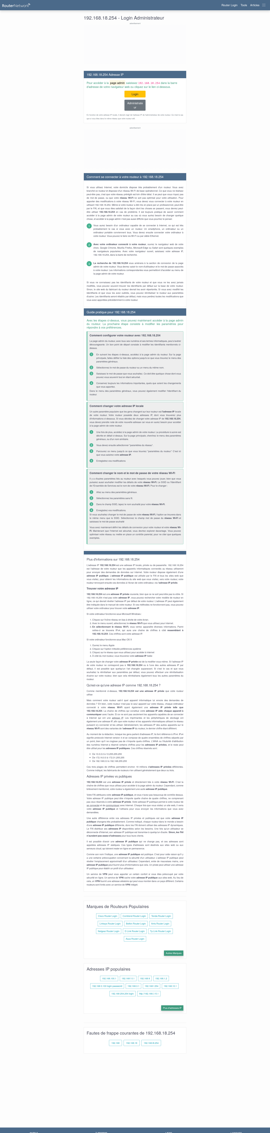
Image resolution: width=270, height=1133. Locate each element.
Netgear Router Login (108, 931)
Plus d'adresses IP (172, 1008)
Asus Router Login (135, 938)
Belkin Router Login (136, 923)
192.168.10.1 (170, 986)
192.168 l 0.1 (128, 978)
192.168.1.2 (161, 978)
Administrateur (135, 105)
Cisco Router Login (107, 916)
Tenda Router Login (161, 916)
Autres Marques (174, 953)
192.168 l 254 (151, 986)
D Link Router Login (135, 931)
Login (135, 94)
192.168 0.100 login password (107, 986)
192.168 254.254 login (122, 993)
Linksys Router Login (110, 923)
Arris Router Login (160, 923)
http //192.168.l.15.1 (149, 993)
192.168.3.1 (133, 986)
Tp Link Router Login (160, 931)
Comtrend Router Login (134, 916)
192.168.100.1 (109, 978)
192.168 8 (145, 978)
